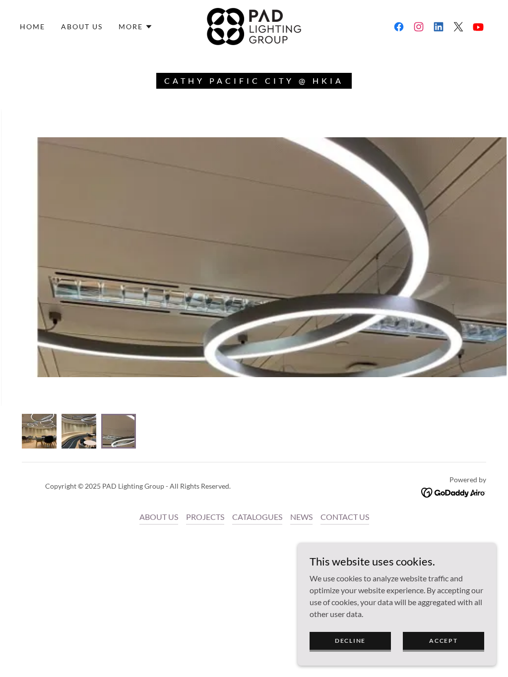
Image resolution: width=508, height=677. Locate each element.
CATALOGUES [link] (257, 516)
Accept (443, 640)
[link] (254, 25)
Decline (350, 640)
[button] (136, 27)
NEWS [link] (301, 516)
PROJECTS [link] (205, 516)
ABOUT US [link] (82, 26)
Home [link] (32, 26)
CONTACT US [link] (344, 516)
